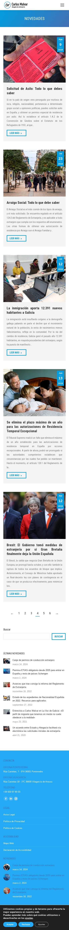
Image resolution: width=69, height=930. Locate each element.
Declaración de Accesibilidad (17, 850)
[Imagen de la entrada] (6, 661)
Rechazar (26, 924)
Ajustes (41, 924)
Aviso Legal (9, 814)
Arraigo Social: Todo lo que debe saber (33, 203)
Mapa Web (8, 843)
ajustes (29, 918)
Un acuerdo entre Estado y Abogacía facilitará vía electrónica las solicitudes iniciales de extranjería (37, 729)
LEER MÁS (14, 133)
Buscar (7, 629)
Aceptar (10, 924)
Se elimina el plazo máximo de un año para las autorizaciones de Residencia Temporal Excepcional (34, 426)
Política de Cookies (12, 828)
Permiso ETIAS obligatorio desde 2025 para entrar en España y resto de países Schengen (38, 672)
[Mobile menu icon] (62, 5)
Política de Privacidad (14, 821)
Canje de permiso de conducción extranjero (33, 660)
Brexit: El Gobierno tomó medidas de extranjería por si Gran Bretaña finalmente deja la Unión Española (34, 549)
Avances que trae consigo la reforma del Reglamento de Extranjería (38, 685)
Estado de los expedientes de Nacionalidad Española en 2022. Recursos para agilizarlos (38, 699)
